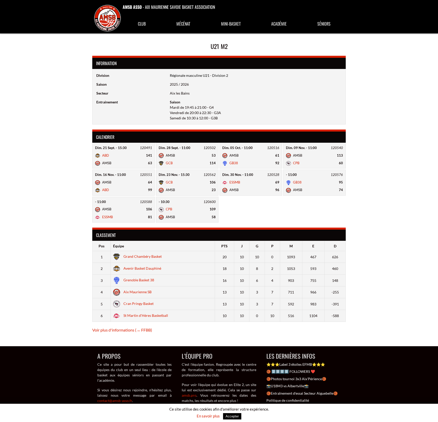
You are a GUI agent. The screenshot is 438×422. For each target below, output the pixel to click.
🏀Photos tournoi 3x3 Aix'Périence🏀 (296, 379)
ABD (105, 155)
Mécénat (183, 24)
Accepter (232, 416)
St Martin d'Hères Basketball (145, 315)
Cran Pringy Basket (138, 303)
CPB (295, 163)
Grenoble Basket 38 (138, 280)
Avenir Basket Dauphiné (142, 268)
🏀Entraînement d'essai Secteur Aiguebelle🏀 (302, 393)
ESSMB (234, 182)
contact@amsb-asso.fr (114, 400)
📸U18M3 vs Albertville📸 (287, 386)
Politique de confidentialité (287, 400)
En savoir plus (208, 416)
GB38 (233, 163)
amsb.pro (189, 395)
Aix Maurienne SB (137, 292)
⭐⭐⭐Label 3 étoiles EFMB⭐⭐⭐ (295, 364)
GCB (169, 163)
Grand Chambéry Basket (142, 256)
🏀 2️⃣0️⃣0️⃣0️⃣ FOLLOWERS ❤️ (290, 371)
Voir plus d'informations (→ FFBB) (122, 329)
